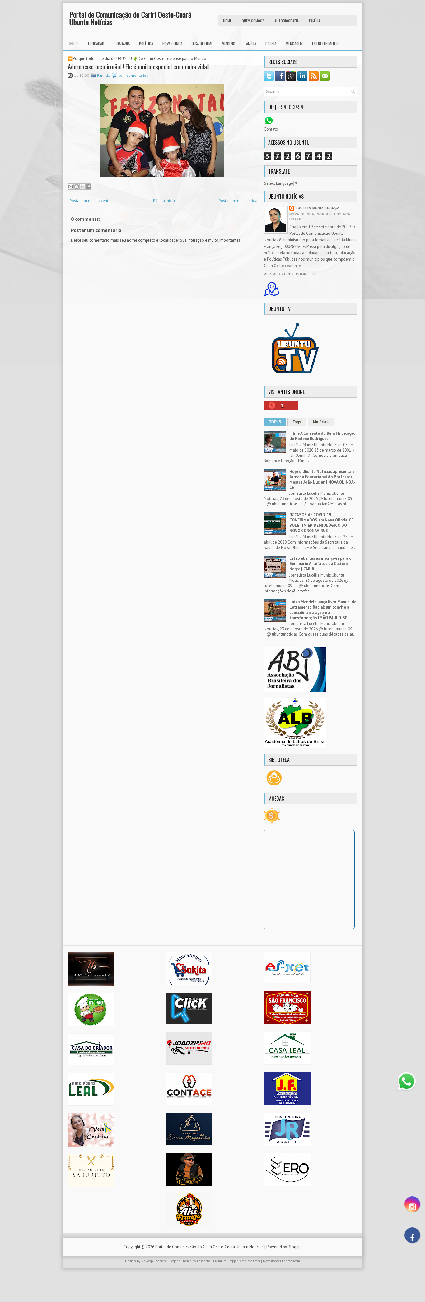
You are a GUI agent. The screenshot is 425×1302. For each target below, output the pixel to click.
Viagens (228, 43)
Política (146, 43)
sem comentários (133, 75)
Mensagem (294, 43)
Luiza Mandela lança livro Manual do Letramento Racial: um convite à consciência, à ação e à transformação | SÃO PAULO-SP (323, 609)
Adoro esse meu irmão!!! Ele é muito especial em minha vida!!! (139, 66)
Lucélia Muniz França (317, 208)
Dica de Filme (202, 43)
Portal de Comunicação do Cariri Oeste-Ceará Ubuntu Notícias (130, 18)
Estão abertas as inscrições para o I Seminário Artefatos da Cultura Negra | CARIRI (321, 564)
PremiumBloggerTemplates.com (236, 1261)
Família (250, 43)
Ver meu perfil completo (290, 274)
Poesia (270, 43)
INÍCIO (74, 43)
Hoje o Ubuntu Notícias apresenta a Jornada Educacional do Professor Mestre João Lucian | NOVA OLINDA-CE (322, 479)
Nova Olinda (172, 43)
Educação (96, 43)
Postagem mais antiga (238, 200)
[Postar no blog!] (76, 186)
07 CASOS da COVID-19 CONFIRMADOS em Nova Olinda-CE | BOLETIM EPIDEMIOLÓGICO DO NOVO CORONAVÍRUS (322, 522)
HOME (227, 20)
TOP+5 (275, 422)
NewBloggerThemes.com (281, 1261)
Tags (297, 422)
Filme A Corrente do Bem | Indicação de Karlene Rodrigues (322, 436)
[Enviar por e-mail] (71, 186)
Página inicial (164, 200)
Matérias (321, 422)
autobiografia (286, 20)
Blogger (295, 1246)
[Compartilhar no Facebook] (88, 186)
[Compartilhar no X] (82, 186)
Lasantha (204, 1261)
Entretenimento (325, 43)
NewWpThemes (153, 1261)
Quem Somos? (253, 20)
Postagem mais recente (90, 200)
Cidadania (122, 43)
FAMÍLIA (314, 20)
